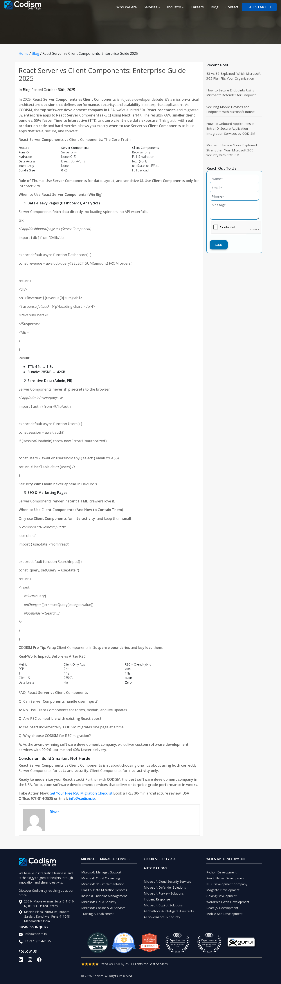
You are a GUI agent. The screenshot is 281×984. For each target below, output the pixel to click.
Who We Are (126, 7)
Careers (197, 7)
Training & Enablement (97, 914)
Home (24, 53)
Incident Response (157, 899)
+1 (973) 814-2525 (38, 941)
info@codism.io (82, 798)
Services (151, 7)
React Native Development (225, 878)
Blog (214, 7)
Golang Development (221, 896)
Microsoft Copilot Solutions (163, 905)
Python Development (221, 872)
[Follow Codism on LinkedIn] (23, 961)
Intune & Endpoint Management (104, 896)
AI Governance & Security (162, 917)
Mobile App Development (224, 914)
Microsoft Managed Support (101, 872)
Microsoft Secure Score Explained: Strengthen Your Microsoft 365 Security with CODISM (232, 150)
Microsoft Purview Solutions (164, 893)
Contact (231, 7)
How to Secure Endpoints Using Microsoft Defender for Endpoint (231, 92)
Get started (259, 7)
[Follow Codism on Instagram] (32, 961)
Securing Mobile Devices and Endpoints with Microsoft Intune (230, 109)
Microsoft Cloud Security (98, 902)
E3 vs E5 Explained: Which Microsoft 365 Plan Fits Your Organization (233, 76)
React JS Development (222, 908)
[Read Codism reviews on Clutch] (97, 942)
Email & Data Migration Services (104, 890)
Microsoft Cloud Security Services (167, 881)
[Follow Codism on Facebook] (41, 961)
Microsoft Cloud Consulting (100, 878)
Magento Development (223, 890)
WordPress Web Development (227, 902)
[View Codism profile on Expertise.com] (209, 942)
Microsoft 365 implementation (102, 884)
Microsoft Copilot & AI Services (103, 908)
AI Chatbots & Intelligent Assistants (169, 911)
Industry (174, 7)
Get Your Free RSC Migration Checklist (81, 793)
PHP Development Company (226, 884)
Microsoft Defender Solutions (165, 887)
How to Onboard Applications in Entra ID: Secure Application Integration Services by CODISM (230, 128)
